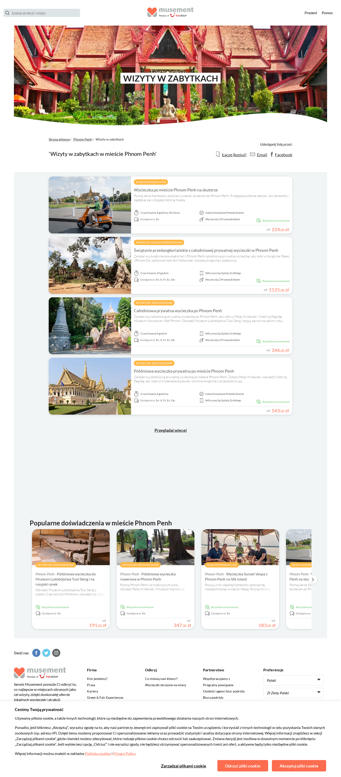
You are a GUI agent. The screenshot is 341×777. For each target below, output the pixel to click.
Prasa (91, 685)
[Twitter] (45, 653)
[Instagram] (55, 653)
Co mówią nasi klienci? (161, 679)
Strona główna (59, 139)
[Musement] (170, 12)
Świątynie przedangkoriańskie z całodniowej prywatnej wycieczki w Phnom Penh (206, 250)
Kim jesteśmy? (97, 679)
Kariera (92, 691)
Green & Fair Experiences (105, 697)
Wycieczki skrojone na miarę (165, 685)
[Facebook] (35, 653)
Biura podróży (213, 697)
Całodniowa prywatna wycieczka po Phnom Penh (178, 310)
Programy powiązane (218, 685)
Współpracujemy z (216, 679)
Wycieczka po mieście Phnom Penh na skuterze (176, 189)
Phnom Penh (82, 139)
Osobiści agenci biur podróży (224, 691)
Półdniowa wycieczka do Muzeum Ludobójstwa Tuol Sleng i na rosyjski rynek (65, 579)
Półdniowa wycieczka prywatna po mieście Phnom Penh (184, 371)
